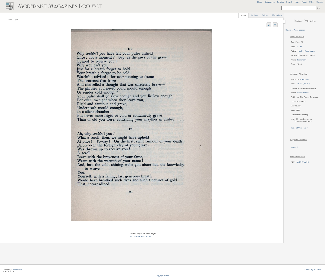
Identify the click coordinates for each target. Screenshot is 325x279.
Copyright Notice (162, 276)
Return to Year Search (295, 30)
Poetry (299, 47)
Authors (254, 15)
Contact (319, 2)
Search (289, 2)
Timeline (280, 2)
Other (311, 2)
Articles (265, 15)
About (304, 2)
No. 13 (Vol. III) (303, 84)
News (297, 2)
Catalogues (270, 2)
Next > (144, 236)
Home (259, 2)
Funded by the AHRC (313, 270)
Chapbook (304, 79)
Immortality (301, 60)
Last (149, 236)
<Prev (137, 236)
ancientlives (17, 269)
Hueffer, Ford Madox (306, 51)
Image (243, 15)
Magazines (277, 15)
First (131, 236)
